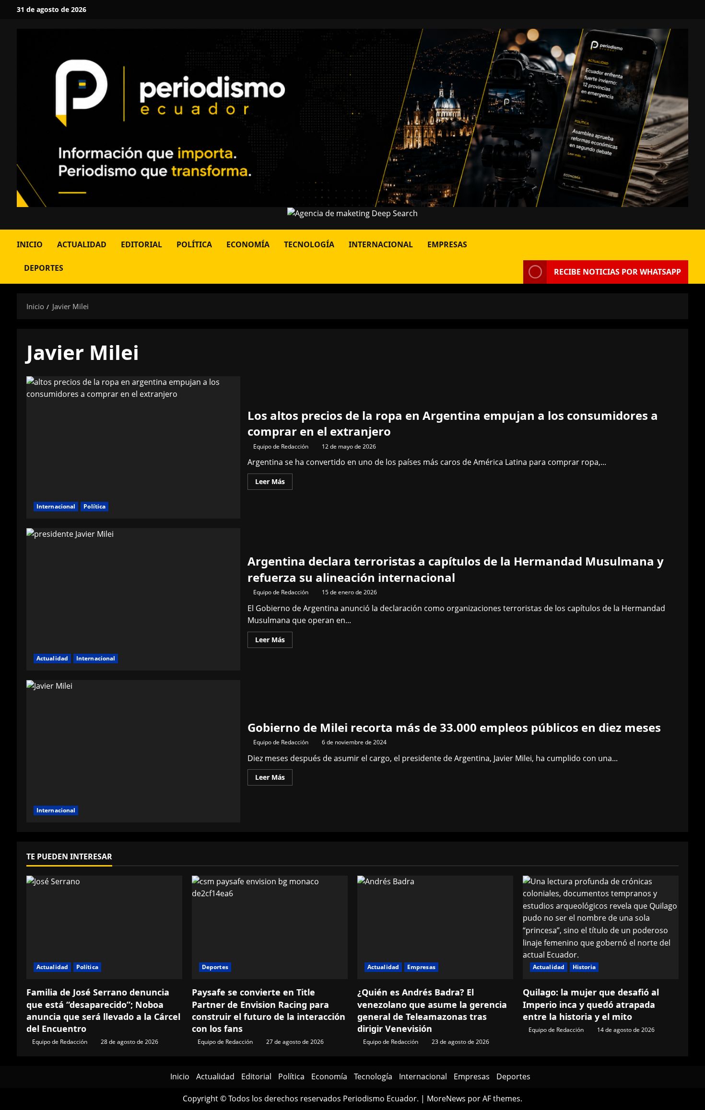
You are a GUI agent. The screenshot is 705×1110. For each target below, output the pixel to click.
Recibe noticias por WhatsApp (617, 271)
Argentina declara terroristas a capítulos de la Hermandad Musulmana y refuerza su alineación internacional (133, 599)
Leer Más (274, 483)
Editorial (141, 244)
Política (194, 244)
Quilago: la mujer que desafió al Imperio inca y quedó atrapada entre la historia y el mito (591, 1004)
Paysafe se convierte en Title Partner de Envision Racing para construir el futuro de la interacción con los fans (268, 1010)
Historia (584, 967)
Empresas (447, 244)
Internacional (381, 244)
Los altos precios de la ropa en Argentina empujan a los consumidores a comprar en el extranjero (133, 447)
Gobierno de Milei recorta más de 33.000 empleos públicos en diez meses (133, 751)
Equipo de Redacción (280, 446)
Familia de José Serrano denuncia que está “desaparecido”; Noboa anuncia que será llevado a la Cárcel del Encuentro (103, 1010)
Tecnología (309, 244)
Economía (248, 244)
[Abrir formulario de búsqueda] (685, 241)
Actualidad (81, 244)
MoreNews (446, 1098)
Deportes (43, 268)
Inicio (30, 244)
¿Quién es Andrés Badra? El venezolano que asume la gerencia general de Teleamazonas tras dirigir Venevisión (432, 1010)
